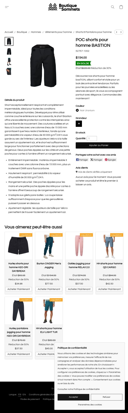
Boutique (22, 32)
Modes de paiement (30, 399)
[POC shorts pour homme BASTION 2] (9, 61)
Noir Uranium (87, 110)
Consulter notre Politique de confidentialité (79, 389)
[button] (8, 7)
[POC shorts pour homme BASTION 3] (9, 71)
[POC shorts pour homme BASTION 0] (9, 41)
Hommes (36, 32)
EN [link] (24, 394)
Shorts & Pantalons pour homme (94, 32)
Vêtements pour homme (58, 32)
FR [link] (19, 394)
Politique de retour (52, 399)
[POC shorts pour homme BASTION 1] (9, 51)
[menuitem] (116, 32)
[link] (90, 404)
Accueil (9, 32)
